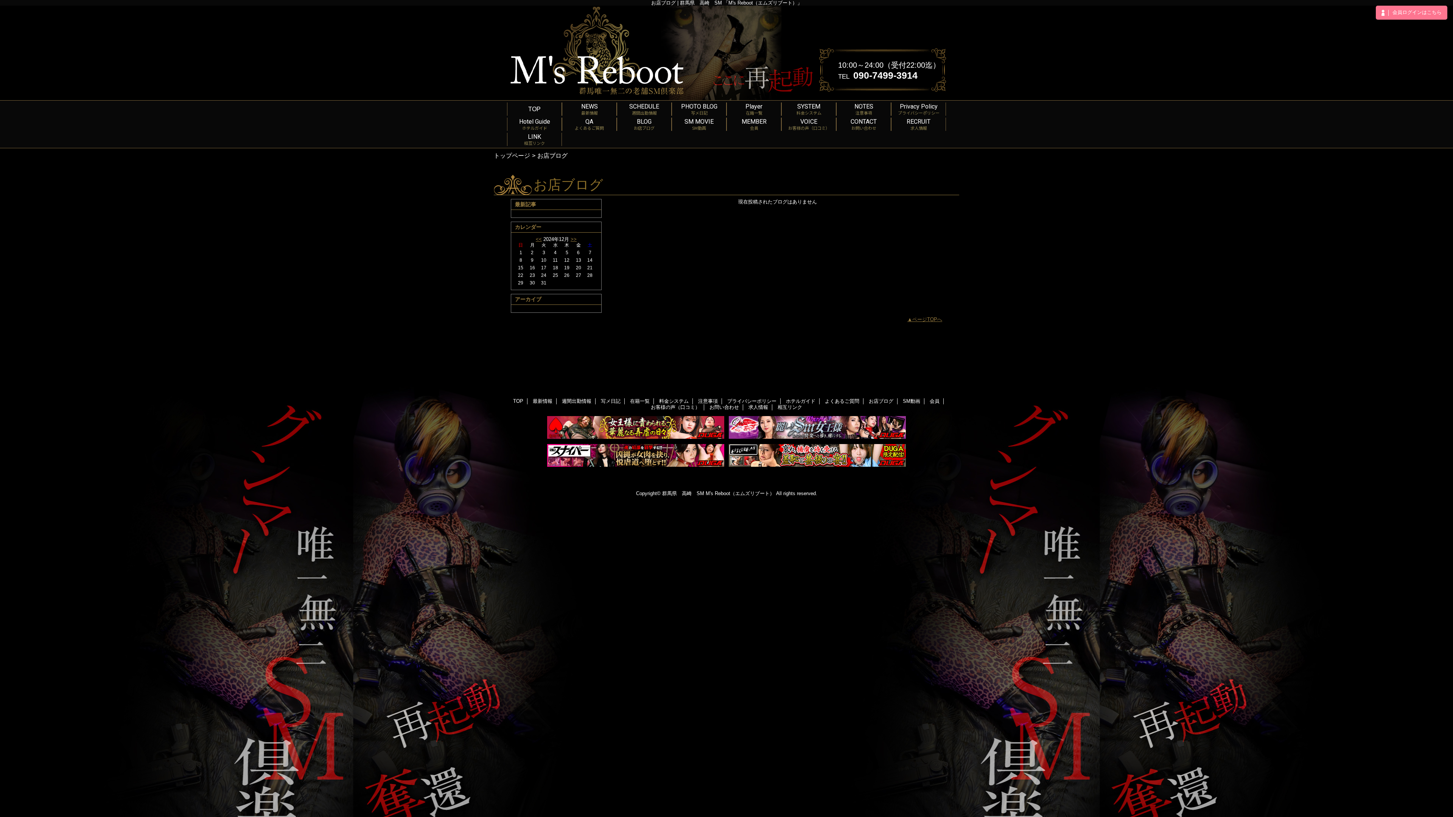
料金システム (674, 401)
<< (539, 239)
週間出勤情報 (576, 401)
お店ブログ (881, 401)
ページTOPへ (927, 319)
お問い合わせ (724, 407)
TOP (534, 109)
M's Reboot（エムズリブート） (740, 493)
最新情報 (542, 401)
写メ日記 (611, 401)
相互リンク (790, 407)
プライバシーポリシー (751, 401)
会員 (935, 401)
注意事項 (708, 401)
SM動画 (911, 401)
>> (574, 239)
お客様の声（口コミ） (675, 407)
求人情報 (758, 407)
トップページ (512, 155)
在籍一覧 (640, 401)
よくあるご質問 (842, 401)
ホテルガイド (800, 401)
